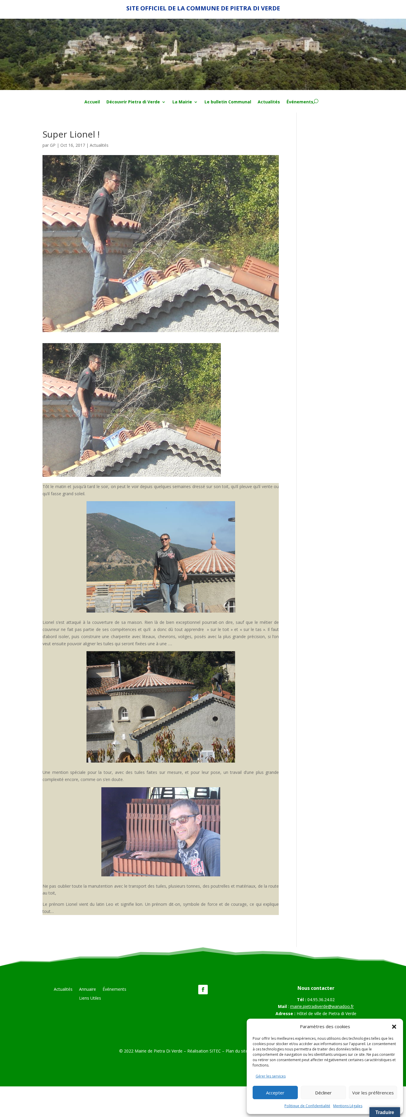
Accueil (92, 102)
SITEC (215, 1051)
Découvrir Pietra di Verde (133, 102)
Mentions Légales (347, 1105)
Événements (300, 102)
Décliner (323, 1093)
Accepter (275, 1093)
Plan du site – (239, 1051)
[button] (394, 1027)
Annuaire (87, 989)
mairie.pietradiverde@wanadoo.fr (322, 1006)
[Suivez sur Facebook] (203, 989)
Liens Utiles (90, 998)
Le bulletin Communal (227, 102)
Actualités (269, 102)
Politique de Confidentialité (307, 1105)
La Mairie (182, 102)
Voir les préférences (373, 1093)
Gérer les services (271, 1076)
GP (53, 145)
